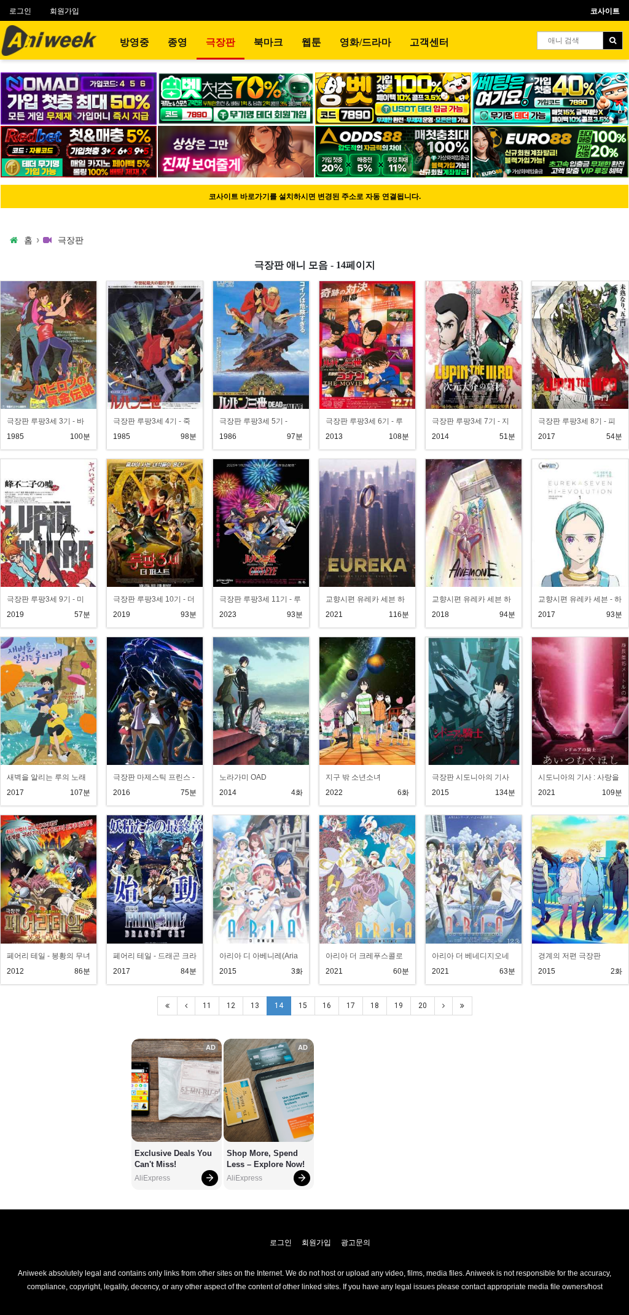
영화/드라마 (365, 42)
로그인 (20, 11)
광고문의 (355, 1242)
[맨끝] (462, 1005)
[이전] (186, 1005)
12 (231, 1005)
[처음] (167, 1005)
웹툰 (311, 42)
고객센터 (429, 42)
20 (422, 1005)
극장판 (220, 42)
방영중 (134, 42)
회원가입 (64, 11)
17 (350, 1005)
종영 (177, 42)
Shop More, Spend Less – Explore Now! (266, 1159)
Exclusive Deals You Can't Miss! (174, 1159)
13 (255, 1005)
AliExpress (152, 1178)
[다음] (443, 1005)
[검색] (613, 40)
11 (207, 1005)
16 (326, 1005)
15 (303, 1005)
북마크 (268, 42)
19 (398, 1005)
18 (374, 1005)
